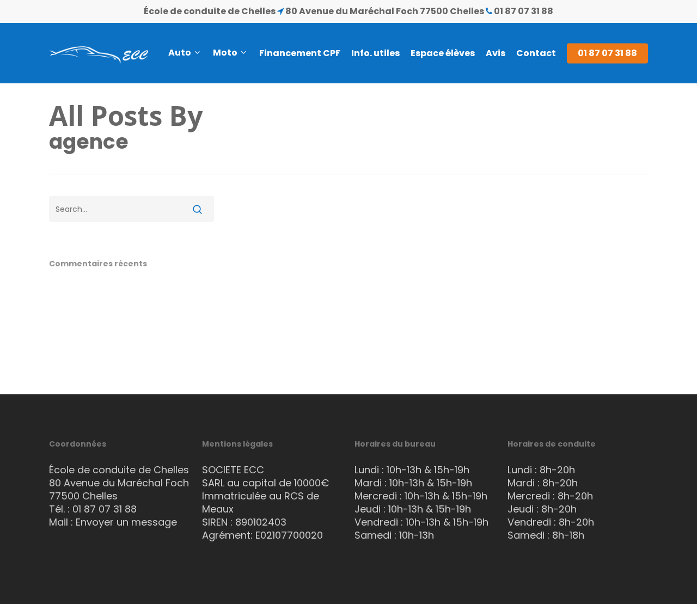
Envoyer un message (126, 522)
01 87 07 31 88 (104, 509)
